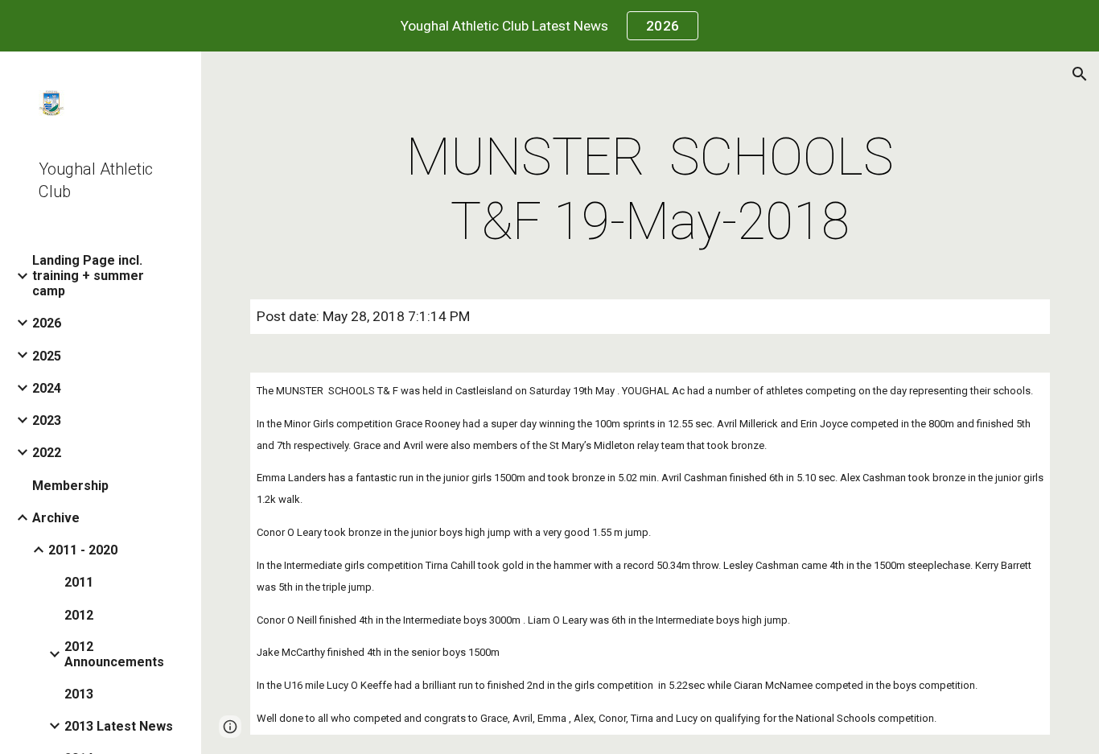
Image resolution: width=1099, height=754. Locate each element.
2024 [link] (46, 388)
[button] (1079, 74)
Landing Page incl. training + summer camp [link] (88, 276)
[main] (650, 190)
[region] (549, 26)
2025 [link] (46, 356)
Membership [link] (70, 485)
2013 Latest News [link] (118, 726)
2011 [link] (78, 582)
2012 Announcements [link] (114, 654)
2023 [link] (46, 420)
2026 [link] (46, 323)
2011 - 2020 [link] (82, 550)
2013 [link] (78, 694)
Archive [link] (56, 517)
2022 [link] (46, 452)
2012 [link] (78, 615)
